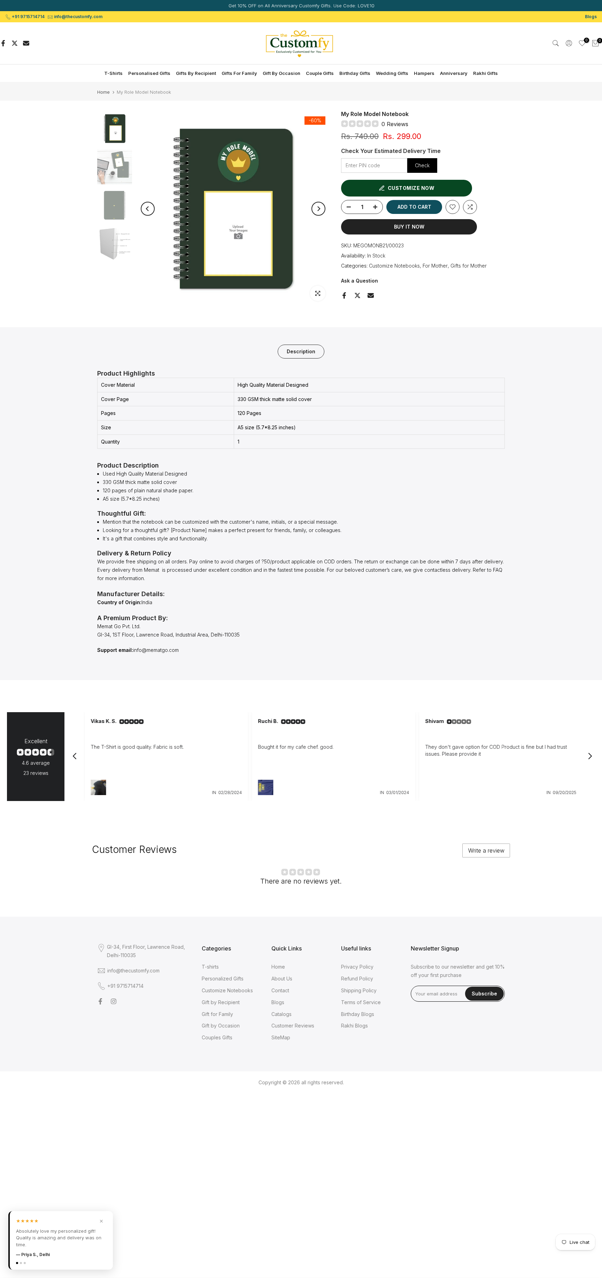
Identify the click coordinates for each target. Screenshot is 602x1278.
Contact (280, 990)
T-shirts (210, 967)
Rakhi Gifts (485, 73)
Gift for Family (217, 1014)
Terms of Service (361, 1002)
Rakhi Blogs (354, 1026)
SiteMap (280, 1037)
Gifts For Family (239, 73)
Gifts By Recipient (196, 73)
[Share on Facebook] (3, 43)
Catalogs (281, 1014)
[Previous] (148, 209)
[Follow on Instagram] (113, 1001)
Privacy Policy (357, 967)
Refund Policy (357, 978)
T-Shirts (113, 73)
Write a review (486, 850)
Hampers (424, 73)
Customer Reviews (292, 1026)
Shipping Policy (359, 990)
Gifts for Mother (468, 266)
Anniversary (454, 73)
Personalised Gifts (149, 73)
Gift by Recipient (221, 1002)
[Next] (318, 209)
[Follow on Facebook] (100, 1001)
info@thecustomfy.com (78, 16)
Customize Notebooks (394, 266)
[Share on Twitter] (14, 43)
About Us (281, 978)
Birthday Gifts (354, 73)
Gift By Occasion (281, 73)
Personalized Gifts (223, 978)
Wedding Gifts (392, 73)
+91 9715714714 (28, 16)
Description (301, 351)
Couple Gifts (320, 73)
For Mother (435, 266)
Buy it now (409, 227)
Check (422, 165)
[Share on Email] (26, 43)
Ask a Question (359, 281)
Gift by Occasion (221, 1026)
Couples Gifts (217, 1037)
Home (103, 92)
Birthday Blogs (357, 1014)
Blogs (591, 16)
